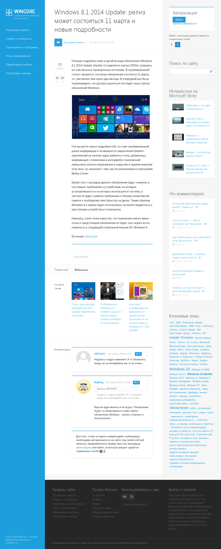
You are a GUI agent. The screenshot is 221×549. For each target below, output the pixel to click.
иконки (203, 392)
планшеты (175, 412)
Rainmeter (194, 353)
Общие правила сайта (105, 512)
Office (180, 349)
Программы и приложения (68, 503)
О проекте (98, 495)
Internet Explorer (203, 338)
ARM (191, 326)
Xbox (204, 385)
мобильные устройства (201, 424)
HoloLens (196, 333)
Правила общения (103, 516)
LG (187, 342)
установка (182, 424)
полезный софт (204, 434)
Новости (97, 499)
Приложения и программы (22, 47)
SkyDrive (185, 360)
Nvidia (172, 349)
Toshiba (203, 364)
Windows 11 (191, 378)
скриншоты (177, 416)
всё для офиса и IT (203, 431)
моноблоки (195, 396)
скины (210, 412)
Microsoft (205, 342)
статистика (201, 420)
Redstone (206, 353)
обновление (81, 256)
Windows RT (193, 385)
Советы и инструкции (19, 38)
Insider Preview (181, 337)
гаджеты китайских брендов (184, 452)
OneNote (173, 353)
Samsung (174, 360)
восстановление (177, 392)
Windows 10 (179, 369)
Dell (199, 329)
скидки (201, 412)
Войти (179, 19)
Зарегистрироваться (185, 23)
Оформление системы (19, 64)
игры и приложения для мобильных (187, 445)
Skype (194, 360)
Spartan (203, 360)
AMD (178, 322)
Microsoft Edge (177, 346)
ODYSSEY (99, 354)
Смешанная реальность (181, 420)
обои (193, 408)
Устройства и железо (18, 73)
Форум (96, 503)
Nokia (209, 346)
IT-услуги (174, 438)
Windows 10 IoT (177, 374)
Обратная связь (101, 508)
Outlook (184, 353)
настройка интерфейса (182, 399)
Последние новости (18, 30)
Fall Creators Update (179, 333)
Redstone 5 (188, 357)
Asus (198, 326)
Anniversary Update (192, 322)
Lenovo (181, 342)
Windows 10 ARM (200, 369)
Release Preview (204, 357)
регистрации (83, 447)
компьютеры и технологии (183, 456)
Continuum (208, 326)
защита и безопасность (181, 459)
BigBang (98, 382)
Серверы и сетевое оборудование (187, 463)
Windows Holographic (180, 381)
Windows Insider (201, 381)
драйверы (193, 392)
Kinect (172, 342)
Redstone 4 (175, 357)
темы (172, 423)
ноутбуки (193, 403)
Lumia (194, 342)
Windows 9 (204, 378)
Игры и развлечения (18, 56)
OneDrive (205, 349)
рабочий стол (190, 412)
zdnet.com (91, 236)
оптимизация (204, 408)
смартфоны (191, 416)
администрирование (190, 388)
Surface (173, 364)
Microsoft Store (196, 346)
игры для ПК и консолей (182, 434)
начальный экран (178, 403)
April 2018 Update (178, 326)
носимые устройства (180, 431)
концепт (173, 396)
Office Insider (192, 349)
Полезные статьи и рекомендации (188, 427)
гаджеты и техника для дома (184, 441)
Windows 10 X (176, 378)
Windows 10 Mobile (199, 374)
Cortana (173, 329)
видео (205, 388)
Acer (171, 322)
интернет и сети (189, 438)
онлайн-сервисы (177, 448)
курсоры (183, 396)
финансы (204, 438)
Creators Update (187, 329)
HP (204, 333)
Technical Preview (189, 364)
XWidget (173, 388)
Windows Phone (177, 385)
